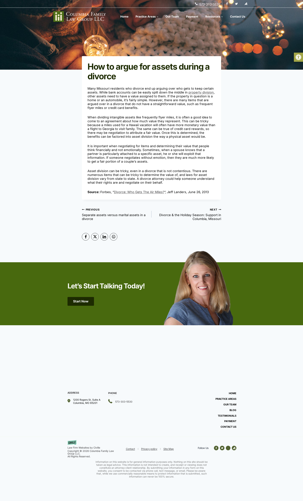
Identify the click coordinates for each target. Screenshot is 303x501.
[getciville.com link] (96, 445)
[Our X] (222, 448)
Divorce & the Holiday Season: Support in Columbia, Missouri (190, 214)
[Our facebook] (217, 448)
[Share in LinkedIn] (104, 237)
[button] (298, 57)
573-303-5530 (209, 4)
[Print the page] (113, 237)
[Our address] (88, 401)
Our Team (172, 16)
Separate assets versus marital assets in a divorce (114, 214)
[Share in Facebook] (85, 237)
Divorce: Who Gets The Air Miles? (139, 192)
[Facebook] (227, 4)
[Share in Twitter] (95, 237)
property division (201, 92)
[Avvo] (246, 4)
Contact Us (237, 16)
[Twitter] (236, 4)
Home (124, 16)
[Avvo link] (228, 448)
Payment (192, 16)
